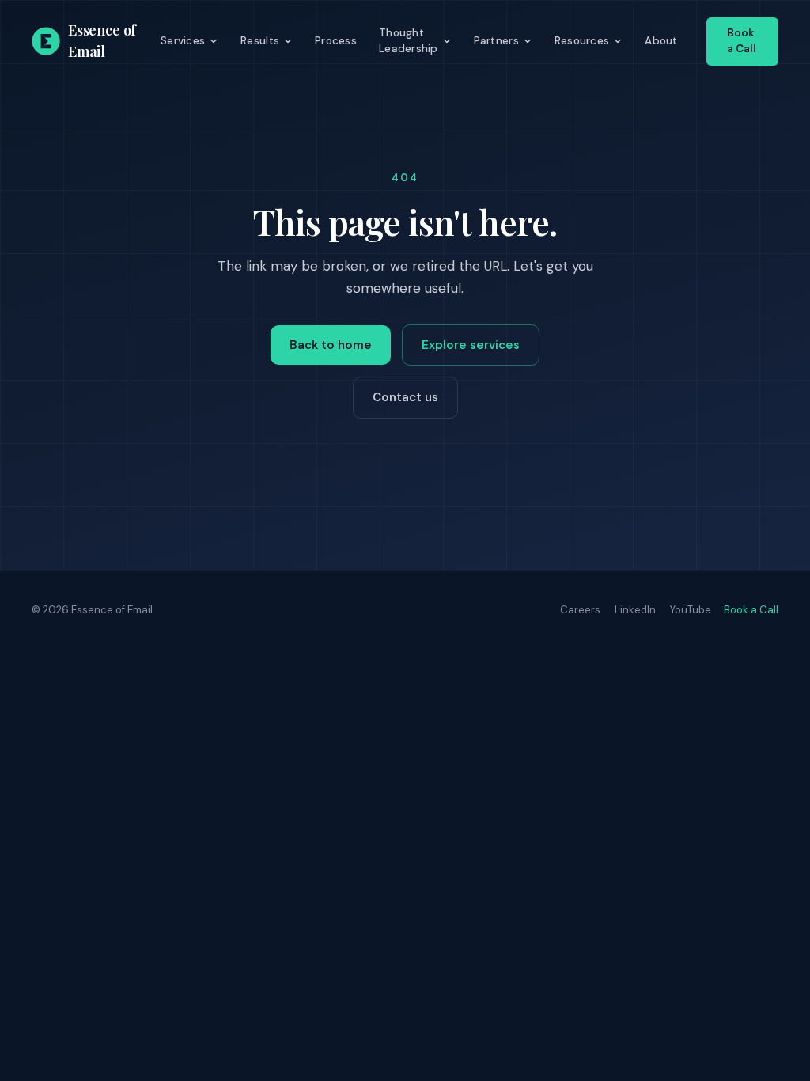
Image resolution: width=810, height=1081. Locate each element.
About (661, 40)
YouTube (690, 609)
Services (183, 40)
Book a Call (742, 40)
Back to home (331, 345)
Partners (496, 40)
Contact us (405, 397)
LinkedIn (635, 609)
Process (336, 40)
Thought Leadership (408, 40)
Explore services (471, 345)
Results (259, 40)
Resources (582, 40)
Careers (580, 609)
